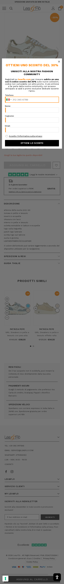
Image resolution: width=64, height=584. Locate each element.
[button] (59, 61)
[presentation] (5, 579)
